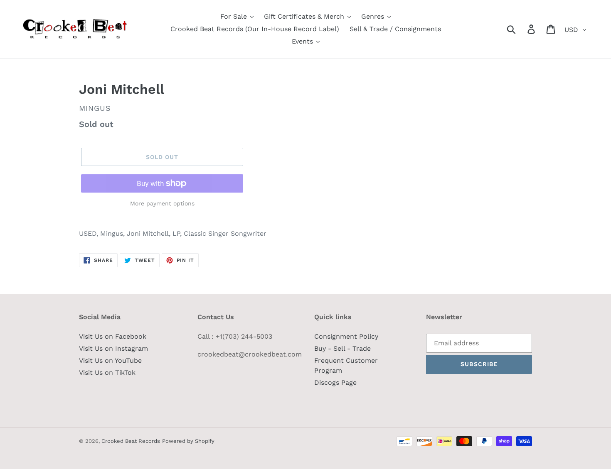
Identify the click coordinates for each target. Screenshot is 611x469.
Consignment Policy (346, 336)
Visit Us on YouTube (110, 360)
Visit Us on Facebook (112, 336)
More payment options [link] (162, 203)
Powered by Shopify (188, 441)
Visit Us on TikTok (107, 372)
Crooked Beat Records (130, 441)
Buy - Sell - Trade (342, 348)
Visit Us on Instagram (113, 348)
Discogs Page (335, 382)
